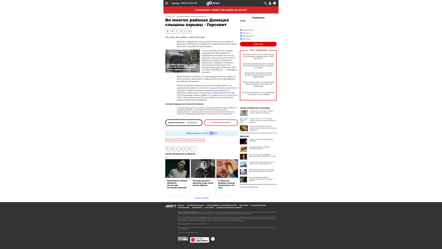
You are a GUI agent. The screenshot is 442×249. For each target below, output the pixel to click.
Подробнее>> (227, 114)
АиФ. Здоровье (247, 36)
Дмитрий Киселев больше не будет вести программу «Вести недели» (262, 170)
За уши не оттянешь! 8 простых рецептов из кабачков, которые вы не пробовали (263, 128)
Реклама (181, 205)
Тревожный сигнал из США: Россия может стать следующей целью (262, 163)
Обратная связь (183, 207)
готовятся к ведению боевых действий (217, 88)
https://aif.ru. (184, 229)
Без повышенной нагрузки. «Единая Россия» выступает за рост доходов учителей (258, 66)
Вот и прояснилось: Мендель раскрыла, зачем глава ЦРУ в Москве (262, 155)
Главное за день (248, 30)
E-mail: (243, 21)
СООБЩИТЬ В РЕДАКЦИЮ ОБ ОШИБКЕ (228, 207)
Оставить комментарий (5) (221, 122)
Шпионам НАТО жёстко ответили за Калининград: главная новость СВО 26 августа (258, 56)
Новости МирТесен (249, 187)
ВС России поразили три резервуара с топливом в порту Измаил (258, 93)
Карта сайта (209, 207)
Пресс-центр (243, 205)
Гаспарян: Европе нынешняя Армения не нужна (259, 147)
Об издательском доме (195, 205)
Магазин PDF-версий (258, 205)
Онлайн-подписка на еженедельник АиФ (222, 205)
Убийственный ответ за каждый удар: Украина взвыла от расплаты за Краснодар (258, 84)
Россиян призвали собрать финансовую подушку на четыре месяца (260, 179)
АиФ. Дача (246, 33)
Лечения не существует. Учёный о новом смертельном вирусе (262, 112)
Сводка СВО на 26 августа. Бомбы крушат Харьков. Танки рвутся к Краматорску (258, 75)
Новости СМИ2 (202, 198)
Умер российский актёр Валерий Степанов (261, 140)
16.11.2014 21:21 (169, 16)
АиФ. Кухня (246, 39)
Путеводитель (197, 207)
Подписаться (258, 44)
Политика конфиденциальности (188, 232)
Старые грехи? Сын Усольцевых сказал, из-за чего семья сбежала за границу (263, 120)
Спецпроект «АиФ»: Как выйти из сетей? (221, 10)
